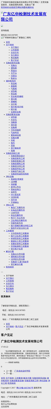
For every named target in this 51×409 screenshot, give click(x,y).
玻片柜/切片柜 (17, 107)
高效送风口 (16, 189)
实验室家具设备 (13, 63)
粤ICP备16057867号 (24, 388)
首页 (8, 42)
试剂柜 (14, 91)
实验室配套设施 (13, 114)
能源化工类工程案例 (20, 241)
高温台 (14, 71)
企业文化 (15, 52)
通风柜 (14, 68)
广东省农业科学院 (22, 371)
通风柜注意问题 (18, 257)
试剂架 (14, 117)
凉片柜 (14, 104)
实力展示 (15, 55)
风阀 (13, 151)
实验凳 (14, 127)
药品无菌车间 (17, 215)
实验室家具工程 (18, 158)
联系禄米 (5, 7)
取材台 (14, 78)
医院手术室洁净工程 (20, 228)
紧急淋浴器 (16, 135)
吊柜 (13, 140)
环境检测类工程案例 (20, 246)
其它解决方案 (17, 264)
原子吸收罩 (16, 148)
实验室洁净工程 (18, 166)
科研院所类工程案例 (20, 238)
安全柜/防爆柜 (17, 96)
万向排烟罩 (16, 130)
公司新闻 (15, 50)
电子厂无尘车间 (18, 218)
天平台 (14, 73)
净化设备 (10, 176)
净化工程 (10, 205)
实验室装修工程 (18, 161)
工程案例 (10, 231)
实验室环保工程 (18, 169)
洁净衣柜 (15, 197)
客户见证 (15, 60)
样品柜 (14, 94)
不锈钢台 (15, 202)
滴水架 (14, 125)
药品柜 (14, 83)
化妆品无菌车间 (18, 210)
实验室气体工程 (18, 171)
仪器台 (14, 76)
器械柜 (14, 102)
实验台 (14, 65)
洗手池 (14, 200)
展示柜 (14, 99)
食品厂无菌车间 (18, 207)
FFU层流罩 (16, 195)
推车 (13, 143)
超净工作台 (16, 187)
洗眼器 (14, 122)
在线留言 (13, 7)
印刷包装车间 (17, 223)
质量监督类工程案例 (20, 244)
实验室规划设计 (18, 156)
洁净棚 (14, 182)
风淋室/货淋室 (17, 179)
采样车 (14, 192)
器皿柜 (14, 86)
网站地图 (22, 7)
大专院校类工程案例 (20, 233)
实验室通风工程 (18, 164)
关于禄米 (10, 45)
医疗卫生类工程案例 (20, 236)
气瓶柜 (14, 89)
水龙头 (14, 120)
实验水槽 (15, 138)
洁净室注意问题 (18, 259)
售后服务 (15, 58)
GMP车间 (15, 213)
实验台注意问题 (18, 254)
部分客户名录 (17, 249)
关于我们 (15, 47)
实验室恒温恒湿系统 (20, 174)
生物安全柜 (16, 112)
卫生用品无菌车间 (19, 220)
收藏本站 (30, 7)
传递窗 (14, 184)
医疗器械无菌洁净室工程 (22, 226)
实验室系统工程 (13, 153)
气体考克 (15, 133)
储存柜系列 (11, 81)
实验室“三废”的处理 (19, 262)
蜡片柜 (14, 109)
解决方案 (10, 251)
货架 (13, 145)
